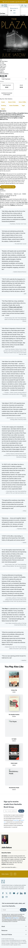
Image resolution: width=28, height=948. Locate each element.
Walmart (3, 109)
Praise (1, 207)
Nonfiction (3, 191)
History (2, 194)
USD (14, 10)
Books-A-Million (22, 102)
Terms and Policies (6, 934)
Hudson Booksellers (14, 105)
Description (3, 111)
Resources (4, 930)
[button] (14, 60)
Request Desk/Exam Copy (7, 187)
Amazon (3, 102)
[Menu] (2, 5)
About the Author (4, 197)
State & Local (17, 194)
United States (8, 194)
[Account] (22, 5)
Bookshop (3, 105)
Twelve (2, 71)
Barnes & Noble (12, 102)
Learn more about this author (8, 867)
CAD (14, 13)
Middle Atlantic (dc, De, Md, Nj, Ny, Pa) (13, 194)
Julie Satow (5, 61)
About (3, 926)
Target (23, 105)
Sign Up (21, 811)
